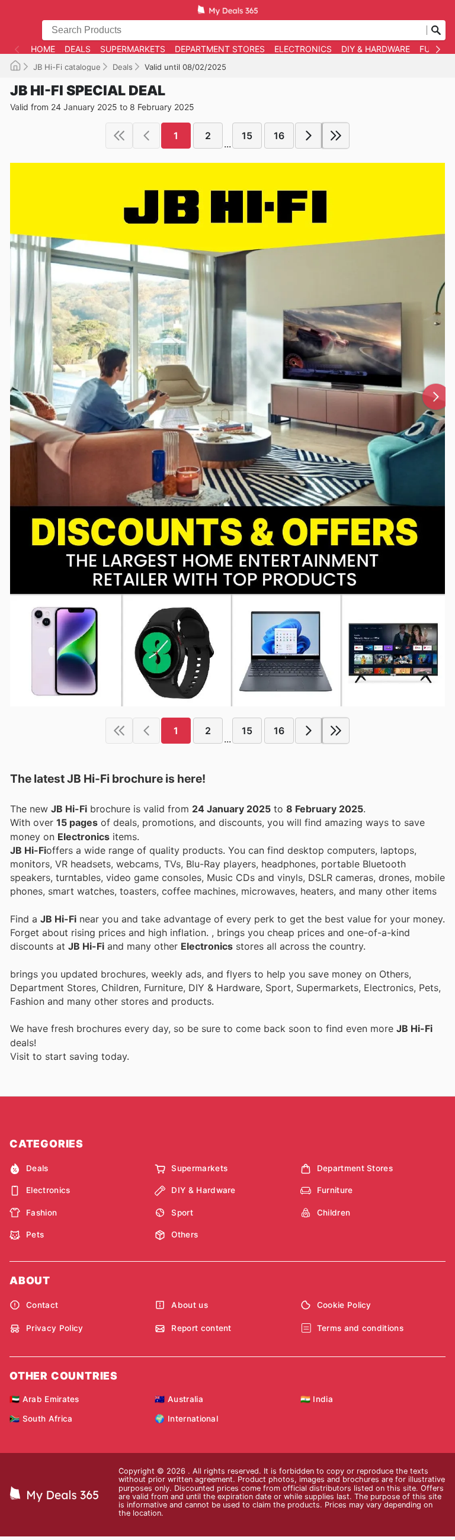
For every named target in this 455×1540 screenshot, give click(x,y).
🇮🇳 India (316, 1399)
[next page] (308, 136)
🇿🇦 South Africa (40, 1418)
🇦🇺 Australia (179, 1399)
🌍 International (186, 1418)
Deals (78, 49)
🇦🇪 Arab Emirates (44, 1399)
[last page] (336, 136)
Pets (35, 1234)
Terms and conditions (360, 1328)
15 (247, 136)
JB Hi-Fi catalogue (67, 67)
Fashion (41, 1212)
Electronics (303, 49)
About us (189, 1305)
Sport (182, 1212)
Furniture (335, 1190)
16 (279, 136)
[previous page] (146, 136)
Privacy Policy (54, 1328)
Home (43, 49)
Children (334, 1212)
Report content (201, 1328)
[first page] (119, 136)
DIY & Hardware (375, 49)
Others (184, 1234)
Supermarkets (132, 49)
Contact (42, 1305)
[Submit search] (436, 30)
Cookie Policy (344, 1305)
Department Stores (220, 49)
